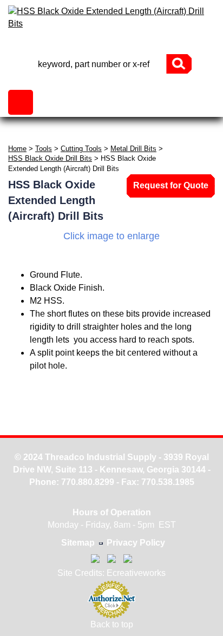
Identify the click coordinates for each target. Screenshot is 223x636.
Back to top (111, 624)
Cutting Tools (81, 149)
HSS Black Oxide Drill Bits (50, 158)
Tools (43, 149)
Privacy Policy (136, 542)
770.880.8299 (87, 482)
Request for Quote (170, 185)
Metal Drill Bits (133, 149)
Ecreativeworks (136, 573)
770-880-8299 (111, 44)
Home (17, 149)
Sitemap (78, 542)
